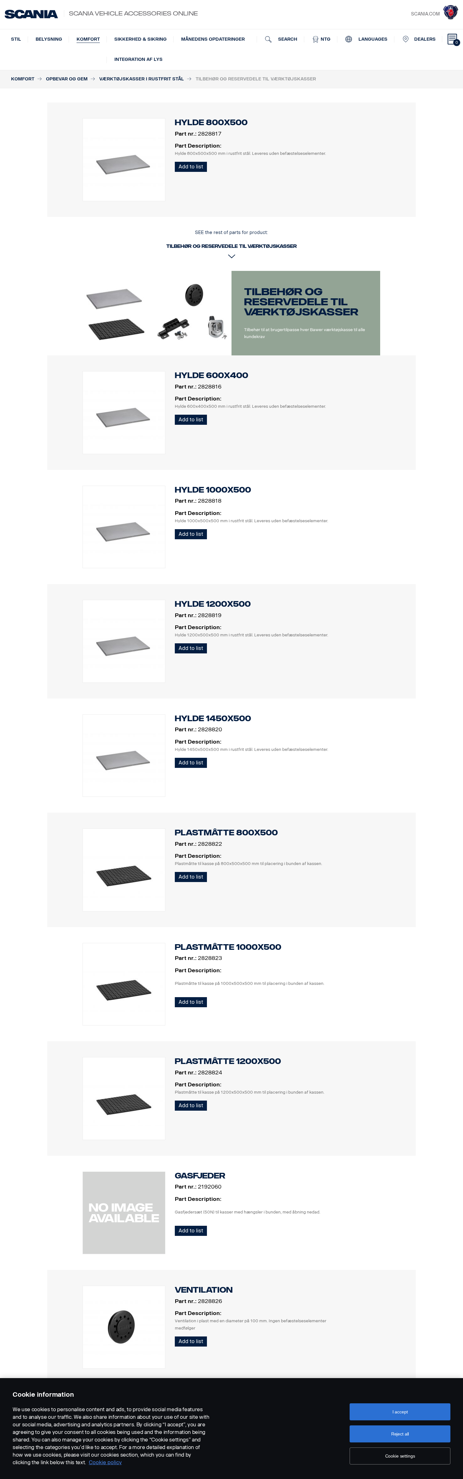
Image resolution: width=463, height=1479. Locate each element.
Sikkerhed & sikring (140, 39)
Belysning (49, 39)
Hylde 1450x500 (213, 718)
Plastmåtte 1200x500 (228, 1061)
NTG (324, 39)
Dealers (425, 39)
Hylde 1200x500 (213, 604)
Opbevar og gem (67, 79)
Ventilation (203, 1290)
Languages (372, 39)
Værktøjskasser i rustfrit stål (141, 79)
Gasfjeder (200, 1175)
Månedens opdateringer (213, 39)
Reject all (400, 1433)
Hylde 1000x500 (213, 489)
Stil (16, 39)
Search (287, 39)
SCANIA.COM (425, 14)
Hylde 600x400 (211, 375)
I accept (400, 1411)
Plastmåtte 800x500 (226, 832)
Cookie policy (105, 1462)
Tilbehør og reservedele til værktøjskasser (301, 302)
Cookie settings (400, 1456)
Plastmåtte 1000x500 (228, 947)
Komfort (88, 39)
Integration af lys (138, 59)
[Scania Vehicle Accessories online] (31, 14)
